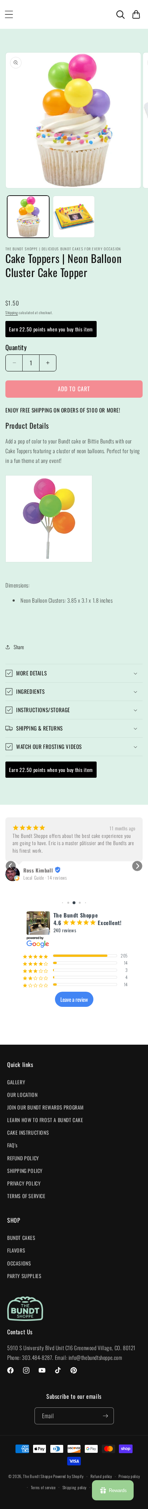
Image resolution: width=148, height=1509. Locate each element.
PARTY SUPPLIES (24, 1276)
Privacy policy (129, 1476)
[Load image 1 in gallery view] (28, 217)
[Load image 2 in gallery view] (74, 217)
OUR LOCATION (22, 1094)
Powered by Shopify (68, 1476)
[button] (9, 14)
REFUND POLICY (23, 1158)
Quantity (16, 347)
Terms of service (43, 1487)
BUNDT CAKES (21, 1237)
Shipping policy (75, 1487)
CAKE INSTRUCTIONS (28, 1132)
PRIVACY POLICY (24, 1183)
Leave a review (74, 999)
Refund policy (101, 1476)
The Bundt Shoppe (38, 1476)
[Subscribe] (106, 1415)
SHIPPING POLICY (25, 1170)
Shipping (11, 312)
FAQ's (12, 1145)
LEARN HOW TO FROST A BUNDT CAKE (45, 1120)
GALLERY (16, 1082)
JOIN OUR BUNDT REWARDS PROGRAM (45, 1107)
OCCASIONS (19, 1263)
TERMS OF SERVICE (26, 1196)
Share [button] (19, 647)
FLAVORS (16, 1250)
